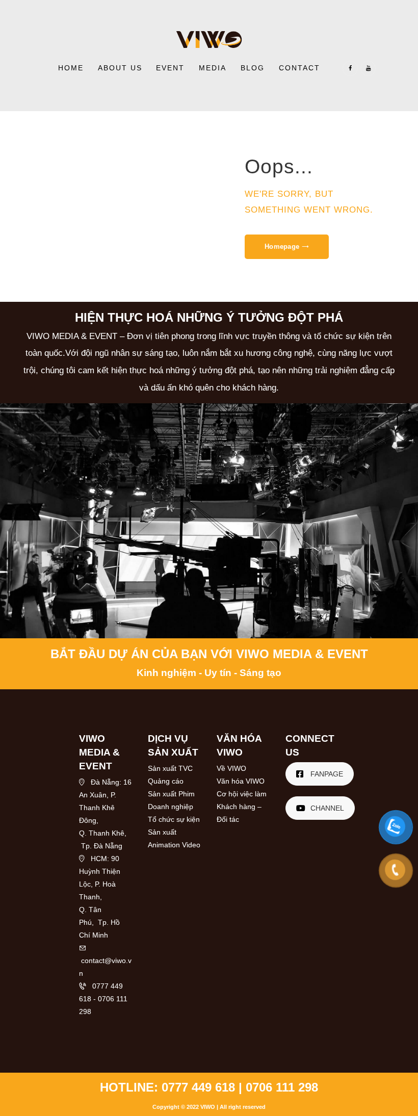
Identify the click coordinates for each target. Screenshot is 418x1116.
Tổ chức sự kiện (174, 819)
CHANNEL (327, 808)
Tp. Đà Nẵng (100, 846)
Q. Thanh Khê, (102, 833)
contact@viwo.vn (105, 960)
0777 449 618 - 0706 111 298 (103, 999)
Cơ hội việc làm (242, 794)
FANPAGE (326, 774)
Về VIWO (231, 768)
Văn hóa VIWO (241, 781)
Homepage (282, 246)
